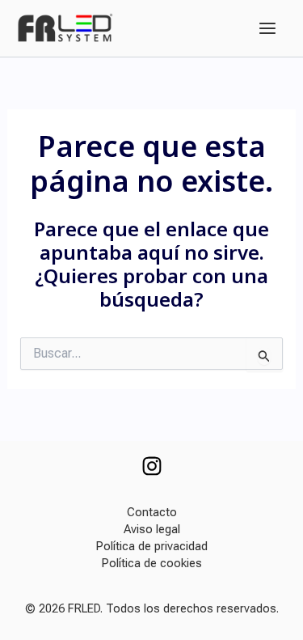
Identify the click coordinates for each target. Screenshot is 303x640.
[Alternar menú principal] (267, 28)
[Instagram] (151, 466)
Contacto (152, 512)
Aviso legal (152, 529)
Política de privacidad (151, 546)
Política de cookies (151, 563)
